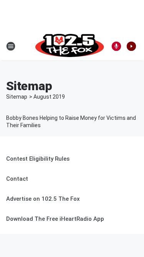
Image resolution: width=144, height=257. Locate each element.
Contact (17, 178)
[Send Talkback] (116, 46)
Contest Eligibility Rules (38, 158)
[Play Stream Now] (131, 46)
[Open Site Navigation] (10, 46)
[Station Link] (69, 46)
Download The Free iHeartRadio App (55, 218)
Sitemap (16, 97)
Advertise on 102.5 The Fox (43, 198)
